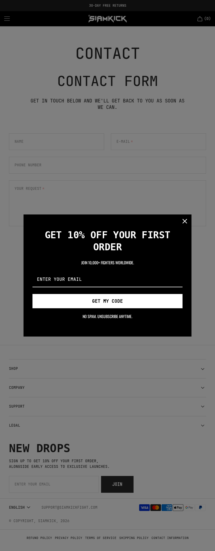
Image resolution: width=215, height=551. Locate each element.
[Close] (184, 221)
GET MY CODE (107, 301)
